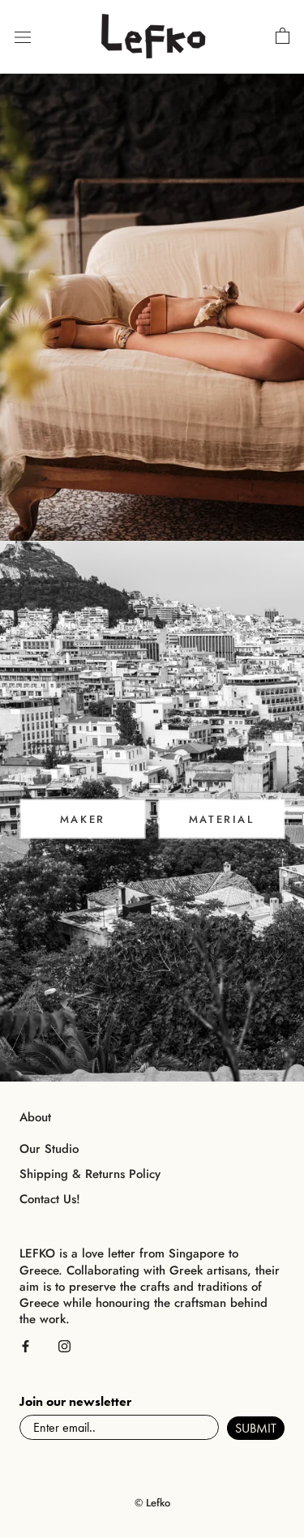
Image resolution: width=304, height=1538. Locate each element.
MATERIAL (222, 819)
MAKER (82, 819)
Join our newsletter (75, 1401)
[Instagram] (64, 1345)
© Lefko (152, 1502)
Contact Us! (49, 1199)
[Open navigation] (23, 37)
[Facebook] (25, 1345)
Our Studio (49, 1149)
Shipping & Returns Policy (90, 1174)
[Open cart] (282, 36)
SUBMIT (255, 1428)
